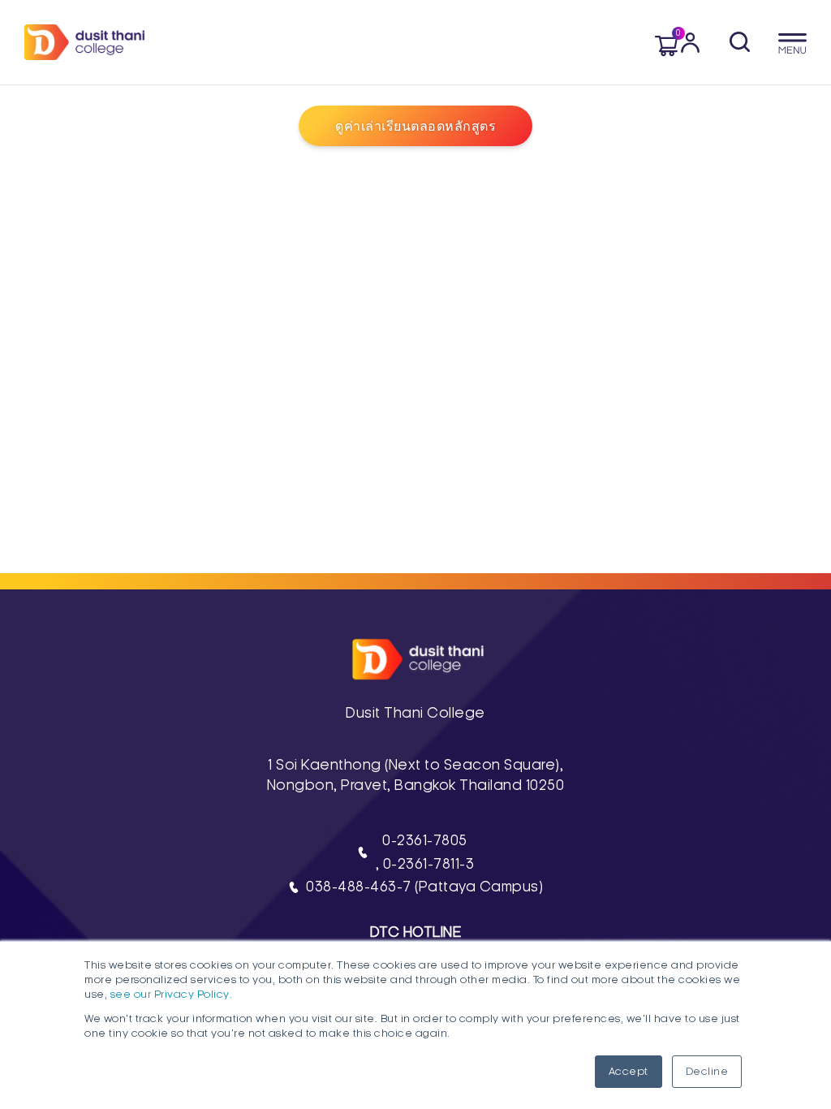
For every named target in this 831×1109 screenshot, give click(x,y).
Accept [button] (628, 1071)
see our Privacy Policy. (171, 994)
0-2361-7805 (424, 840)
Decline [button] (707, 1071)
